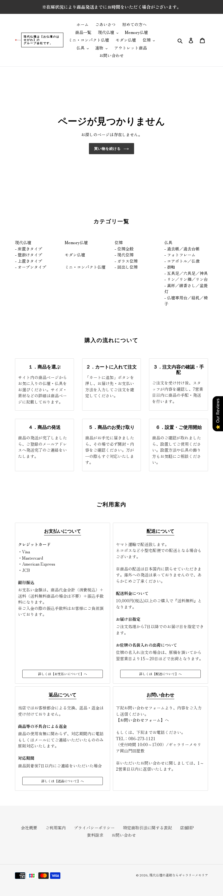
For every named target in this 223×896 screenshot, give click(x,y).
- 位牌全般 (124, 249)
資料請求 (95, 835)
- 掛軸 (169, 267)
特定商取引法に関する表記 (147, 827)
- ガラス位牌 (126, 261)
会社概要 (29, 827)
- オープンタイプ (30, 267)
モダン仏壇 (75, 255)
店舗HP (187, 827)
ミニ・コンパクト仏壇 (85, 267)
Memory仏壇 (76, 242)
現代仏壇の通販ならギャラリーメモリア (178, 875)
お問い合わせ (124, 835)
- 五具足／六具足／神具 (186, 273)
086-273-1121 (142, 738)
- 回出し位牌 (126, 267)
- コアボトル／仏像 (182, 261)
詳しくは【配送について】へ (160, 673)
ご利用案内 (55, 827)
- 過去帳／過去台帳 (182, 249)
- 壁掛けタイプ (28, 255)
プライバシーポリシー (94, 827)
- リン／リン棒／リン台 (186, 279)
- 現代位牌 (124, 255)
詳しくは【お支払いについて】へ (62, 673)
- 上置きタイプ (28, 261)
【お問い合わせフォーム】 (140, 720)
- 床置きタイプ (28, 249)
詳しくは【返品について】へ (62, 781)
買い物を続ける (107, 148)
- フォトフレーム (180, 255)
